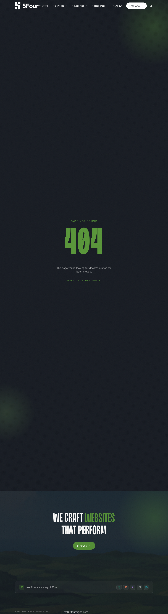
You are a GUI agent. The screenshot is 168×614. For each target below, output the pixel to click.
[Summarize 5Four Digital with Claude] (125, 587)
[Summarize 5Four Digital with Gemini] (132, 587)
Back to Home (78, 280)
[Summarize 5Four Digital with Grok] (139, 587)
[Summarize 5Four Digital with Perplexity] (146, 587)
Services (59, 5)
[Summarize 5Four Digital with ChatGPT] (119, 587)
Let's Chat (134, 5)
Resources (100, 5)
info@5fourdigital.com (75, 611)
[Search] (150, 5)
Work (45, 5)
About (119, 5)
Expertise (79, 5)
